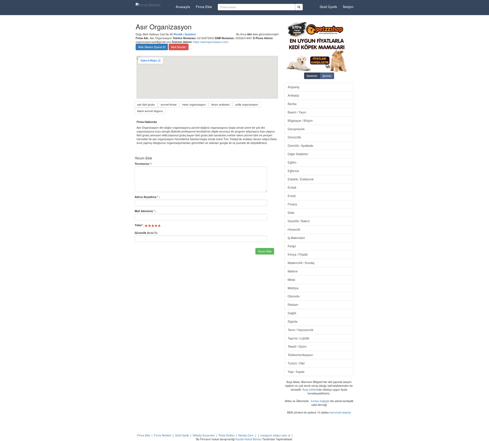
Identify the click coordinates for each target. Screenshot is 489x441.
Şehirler (327, 76)
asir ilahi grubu (146, 104)
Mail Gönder (178, 47)
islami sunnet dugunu (150, 111)
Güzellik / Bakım (299, 221)
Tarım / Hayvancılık (300, 330)
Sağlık (292, 313)
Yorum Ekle (265, 251)
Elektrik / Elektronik (301, 179)
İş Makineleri (296, 238)
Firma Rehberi (162, 435)
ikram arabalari (220, 104)
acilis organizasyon (246, 104)
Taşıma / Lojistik (298, 338)
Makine (293, 271)
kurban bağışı (319, 401)
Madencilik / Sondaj (301, 263)
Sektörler (312, 76)
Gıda (291, 212)
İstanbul (190, 34)
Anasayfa (183, 6)
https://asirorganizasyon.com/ (211, 42)
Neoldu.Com (245, 435)
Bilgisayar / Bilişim (300, 120)
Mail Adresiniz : (145, 211)
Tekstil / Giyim (297, 346)
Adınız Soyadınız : (147, 197)
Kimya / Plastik (298, 254)
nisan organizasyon (194, 104)
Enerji (292, 196)
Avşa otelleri (309, 389)
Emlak (292, 187)
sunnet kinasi (168, 104)
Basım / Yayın (297, 112)
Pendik (178, 34)
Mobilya (293, 288)
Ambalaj (293, 95)
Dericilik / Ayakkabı (300, 145)
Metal (291, 279)
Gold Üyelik (328, 6)
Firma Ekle (204, 6)
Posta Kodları (227, 435)
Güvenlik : (146, 233)
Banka (292, 104)
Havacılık (294, 229)
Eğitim (292, 162)
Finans (292, 204)
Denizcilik (294, 137)
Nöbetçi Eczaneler (204, 435)
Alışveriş (293, 87)
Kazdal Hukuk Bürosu (249, 439)
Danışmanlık (296, 129)
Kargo (292, 246)
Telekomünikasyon (300, 355)
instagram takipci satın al (275, 435)
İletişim (348, 6)
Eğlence (293, 171)
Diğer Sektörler (298, 154)
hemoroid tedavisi (340, 412)
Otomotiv (294, 296)
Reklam (293, 304)
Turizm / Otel (296, 363)
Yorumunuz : (143, 164)
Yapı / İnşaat (296, 371)
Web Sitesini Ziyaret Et (151, 47)
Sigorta (292, 321)
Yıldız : (139, 225)
